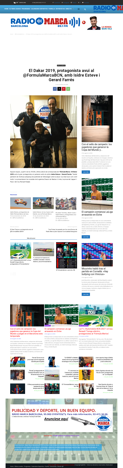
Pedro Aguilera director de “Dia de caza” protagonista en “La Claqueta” (104, 372)
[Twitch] (71, 3)
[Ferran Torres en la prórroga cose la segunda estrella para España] (17, 362)
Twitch (74, 2)
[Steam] (58, 454)
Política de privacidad (62, 465)
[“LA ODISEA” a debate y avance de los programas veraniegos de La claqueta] (52, 362)
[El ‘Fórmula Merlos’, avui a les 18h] (66, 255)
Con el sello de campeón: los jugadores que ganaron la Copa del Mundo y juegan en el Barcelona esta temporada (26, 332)
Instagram (66, 2)
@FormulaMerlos (19, 34)
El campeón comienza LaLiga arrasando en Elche (97, 213)
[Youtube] (83, 3)
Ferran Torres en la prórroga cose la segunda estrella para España (35, 359)
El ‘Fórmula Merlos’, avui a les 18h (65, 270)
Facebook (57, 2)
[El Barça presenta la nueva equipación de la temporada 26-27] (17, 388)
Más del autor (31, 238)
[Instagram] (62, 3)
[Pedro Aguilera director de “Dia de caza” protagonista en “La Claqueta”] (86, 375)
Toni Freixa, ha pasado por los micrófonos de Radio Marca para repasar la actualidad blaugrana (61, 230)
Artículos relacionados (18, 238)
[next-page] (14, 274)
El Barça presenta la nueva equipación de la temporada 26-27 (36, 386)
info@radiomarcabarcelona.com (65, 435)
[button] (85, 9)
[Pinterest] (64, 89)
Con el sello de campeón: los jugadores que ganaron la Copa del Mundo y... (97, 147)
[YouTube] (79, 454)
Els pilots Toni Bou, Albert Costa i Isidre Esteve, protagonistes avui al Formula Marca (66, 214)
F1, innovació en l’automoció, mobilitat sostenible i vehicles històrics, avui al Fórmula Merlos (42, 259)
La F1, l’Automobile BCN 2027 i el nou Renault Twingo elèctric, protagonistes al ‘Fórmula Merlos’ (20, 262)
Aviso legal (51, 465)
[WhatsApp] (68, 89)
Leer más (86, 172)
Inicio (11, 34)
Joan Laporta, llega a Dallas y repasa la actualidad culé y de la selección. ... (104, 359)
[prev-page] (11, 274)
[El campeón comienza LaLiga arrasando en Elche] (97, 194)
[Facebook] (53, 3)
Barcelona (13, 325)
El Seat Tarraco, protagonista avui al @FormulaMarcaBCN (21, 230)
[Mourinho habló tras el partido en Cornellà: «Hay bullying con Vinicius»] (97, 254)
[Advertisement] (61, 49)
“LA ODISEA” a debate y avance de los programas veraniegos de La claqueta (70, 359)
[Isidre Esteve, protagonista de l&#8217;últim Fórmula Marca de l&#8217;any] (20, 203)
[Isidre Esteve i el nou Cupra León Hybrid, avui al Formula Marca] (43, 203)
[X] (79, 3)
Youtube (86, 2)
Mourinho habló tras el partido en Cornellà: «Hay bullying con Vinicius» (95, 271)
